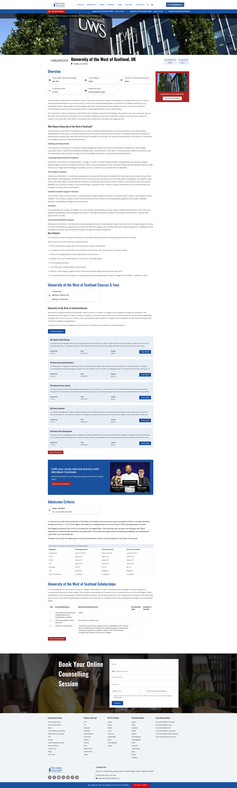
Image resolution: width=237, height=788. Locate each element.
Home (50, 16)
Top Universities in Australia (165, 731)
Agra (109, 740)
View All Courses (56, 452)
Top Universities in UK (163, 728)
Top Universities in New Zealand (166, 734)
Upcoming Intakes (54, 725)
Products (110, 5)
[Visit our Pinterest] (72, 777)
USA (85, 722)
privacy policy (118, 697)
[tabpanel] (100, 395)
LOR (49, 737)
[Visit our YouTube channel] (59, 777)
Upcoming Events (54, 722)
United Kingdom (61, 16)
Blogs (120, 5)
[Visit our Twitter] (68, 777)
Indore (110, 746)
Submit (117, 703)
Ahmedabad (136, 737)
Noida (110, 728)
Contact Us (140, 5)
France (86, 743)
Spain (86, 754)
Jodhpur (135, 757)
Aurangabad (112, 743)
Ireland (86, 740)
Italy (85, 746)
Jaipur (110, 722)
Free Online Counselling (56, 731)
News (50, 728)
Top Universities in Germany (165, 737)
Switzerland (88, 749)
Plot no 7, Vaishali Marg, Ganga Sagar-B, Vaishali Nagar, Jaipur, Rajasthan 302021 (124, 771)
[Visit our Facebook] (54, 777)
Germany (87, 737)
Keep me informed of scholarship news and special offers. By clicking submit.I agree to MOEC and (143, 696)
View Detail (145, 352)
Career (50, 740)
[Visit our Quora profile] (77, 777)
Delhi (109, 725)
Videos (102, 5)
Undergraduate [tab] (56, 331)
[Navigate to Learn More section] (152, 5)
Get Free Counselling (172, 98)
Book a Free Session (61, 484)
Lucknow (111, 734)
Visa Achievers (53, 746)
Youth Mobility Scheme (56, 743)
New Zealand (88, 734)
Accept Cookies (140, 785)
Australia (87, 731)
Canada (87, 728)
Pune (109, 731)
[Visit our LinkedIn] (63, 777)
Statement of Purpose (56, 734)
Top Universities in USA (163, 725)
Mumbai (134, 728)
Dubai (134, 754)
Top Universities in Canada (165, 722)
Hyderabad (112, 737)
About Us (80, 5)
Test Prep (128, 5)
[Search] (148, 5)
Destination (91, 5)
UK (85, 725)
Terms (168, 696)
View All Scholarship (57, 639)
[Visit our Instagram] (50, 777)
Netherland (88, 752)
